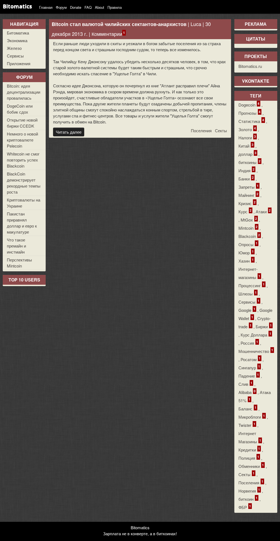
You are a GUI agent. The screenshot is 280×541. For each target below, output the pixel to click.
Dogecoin (248, 104)
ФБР (244, 507)
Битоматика (18, 33)
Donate (75, 7)
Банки (246, 178)
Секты (221, 130)
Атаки (263, 211)
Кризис (247, 203)
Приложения (18, 63)
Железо (14, 48)
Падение (248, 375)
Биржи (264, 326)
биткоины (249, 162)
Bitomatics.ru (250, 66)
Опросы (248, 244)
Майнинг (248, 195)
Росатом (251, 359)
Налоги (247, 137)
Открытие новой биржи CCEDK (22, 123)
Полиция (248, 457)
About (99, 7)
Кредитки (249, 449)
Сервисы (15, 56)
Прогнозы (249, 113)
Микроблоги (251, 416)
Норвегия (249, 490)
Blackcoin (249, 236)
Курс (245, 211)
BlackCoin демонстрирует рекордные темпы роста (23, 183)
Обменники (251, 466)
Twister (246, 425)
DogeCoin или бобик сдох (20, 109)
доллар (247, 154)
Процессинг (251, 285)
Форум (61, 7)
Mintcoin (248, 228)
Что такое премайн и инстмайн (16, 246)
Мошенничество (255, 351)
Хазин (246, 260)
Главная (45, 7)
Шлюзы (247, 293)
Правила (114, 7)
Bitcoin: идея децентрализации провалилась (23, 92)
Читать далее (68, 132)
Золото (247, 129)
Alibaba (247, 392)
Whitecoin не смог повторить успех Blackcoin (23, 160)
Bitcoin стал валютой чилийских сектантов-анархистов (119, 24)
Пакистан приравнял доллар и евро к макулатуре (22, 223)
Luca (196, 23)
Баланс (247, 408)
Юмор (246, 252)
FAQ (88, 7)
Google (246, 310)
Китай (245, 145)
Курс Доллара (256, 334)
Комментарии (107, 33)
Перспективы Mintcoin (19, 263)
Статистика (251, 121)
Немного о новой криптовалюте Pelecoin (22, 140)
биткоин (248, 499)
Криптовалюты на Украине (23, 203)
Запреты (248, 186)
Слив (245, 384)
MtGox (249, 219)
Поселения (201, 130)
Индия (246, 170)
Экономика (17, 40)
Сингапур (249, 367)
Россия (249, 342)
